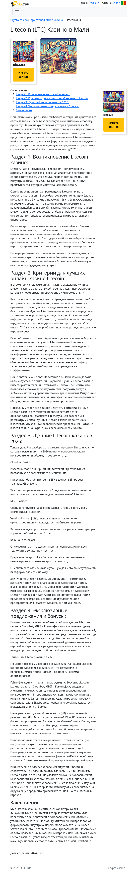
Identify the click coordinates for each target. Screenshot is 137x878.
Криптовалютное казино (47, 20)
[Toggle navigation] (17, 12)
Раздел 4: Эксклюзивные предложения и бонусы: (47, 106)
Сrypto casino (19, 20)
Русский (94, 3)
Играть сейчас (23, 75)
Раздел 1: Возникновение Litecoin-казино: (43, 94)
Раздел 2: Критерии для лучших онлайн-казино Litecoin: (52, 98)
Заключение (24, 110)
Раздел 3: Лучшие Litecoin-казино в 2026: (42, 102)
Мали (116, 3)
